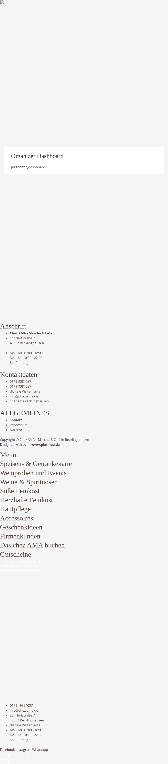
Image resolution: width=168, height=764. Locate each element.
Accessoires (16, 518)
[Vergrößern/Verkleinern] (4, 756)
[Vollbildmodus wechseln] (13, 756)
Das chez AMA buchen (32, 545)
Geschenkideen (21, 527)
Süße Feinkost (20, 491)
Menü (8, 454)
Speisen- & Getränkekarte (36, 463)
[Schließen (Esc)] (32, 756)
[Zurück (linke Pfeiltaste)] (4, 761)
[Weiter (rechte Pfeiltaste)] (13, 761)
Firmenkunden (20, 536)
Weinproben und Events (33, 473)
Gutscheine (15, 554)
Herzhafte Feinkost (26, 500)
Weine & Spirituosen (29, 482)
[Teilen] (23, 756)
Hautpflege (15, 509)
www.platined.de (45, 444)
